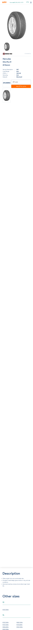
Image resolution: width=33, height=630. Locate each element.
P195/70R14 (19, 627)
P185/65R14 (6, 627)
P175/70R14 (6, 622)
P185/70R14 (19, 622)
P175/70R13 (6, 609)
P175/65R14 (19, 624)
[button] (5, 25)
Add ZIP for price (21, 86)
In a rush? (16, 2)
